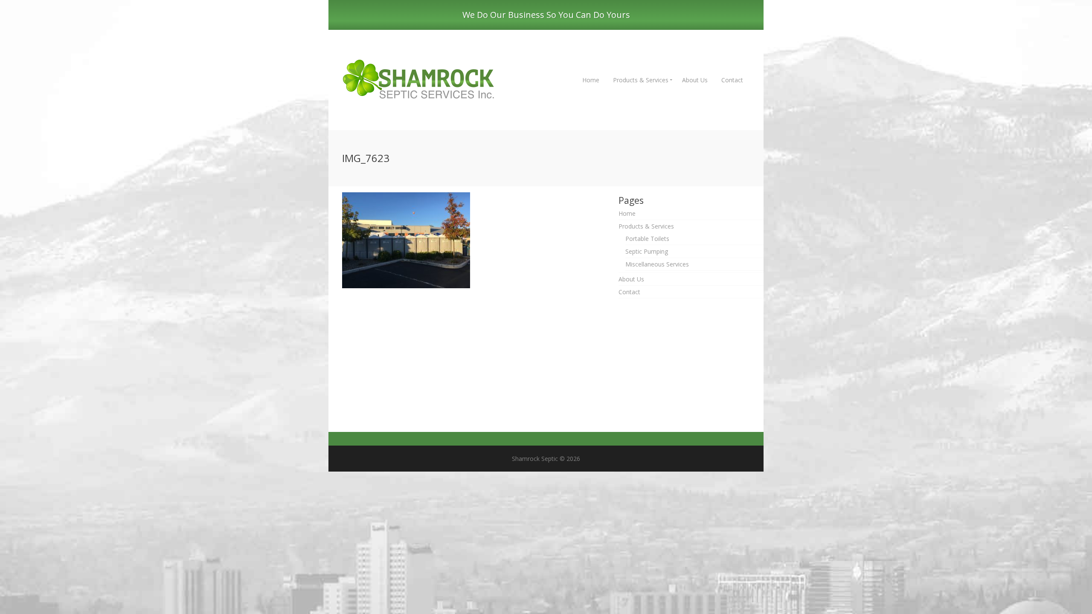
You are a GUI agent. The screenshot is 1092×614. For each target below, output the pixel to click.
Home (590, 80)
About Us (695, 80)
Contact (732, 80)
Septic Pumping (646, 251)
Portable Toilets (647, 239)
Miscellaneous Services (657, 264)
